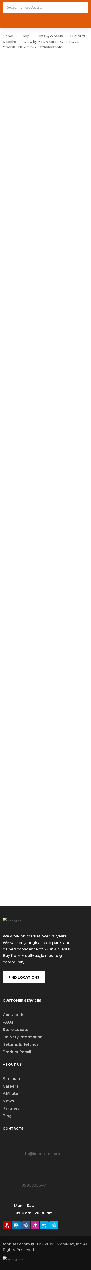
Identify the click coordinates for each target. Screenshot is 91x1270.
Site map (11, 1079)
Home (8, 36)
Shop (25, 36)
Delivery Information (22, 1037)
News (8, 1101)
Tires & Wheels (50, 36)
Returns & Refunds (21, 1044)
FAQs (8, 1022)
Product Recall (17, 1052)
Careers (10, 1086)
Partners (11, 1108)
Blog (7, 1116)
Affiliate (10, 1093)
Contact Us (13, 1015)
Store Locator (16, 1029)
